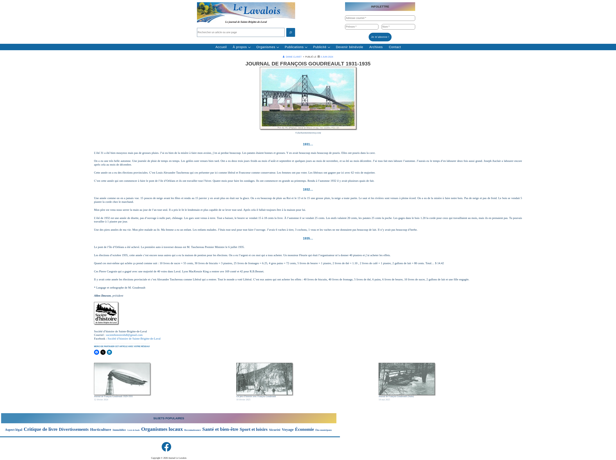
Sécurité (274, 429)
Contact (395, 47)
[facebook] (166, 446)
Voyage (288, 429)
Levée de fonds (134, 430)
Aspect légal (13, 429)
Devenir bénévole (349, 47)
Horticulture (100, 429)
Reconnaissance (192, 430)
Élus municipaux (323, 430)
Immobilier (119, 430)
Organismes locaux (162, 429)
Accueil (221, 47)
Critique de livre (40, 429)
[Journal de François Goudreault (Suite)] (448, 379)
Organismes (265, 47)
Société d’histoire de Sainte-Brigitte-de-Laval (134, 338)
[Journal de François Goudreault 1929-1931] (163, 379)
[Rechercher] (290, 32)
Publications (294, 47)
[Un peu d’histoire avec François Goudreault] (305, 379)
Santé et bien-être (220, 429)
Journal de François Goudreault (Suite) (396, 396)
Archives (376, 47)
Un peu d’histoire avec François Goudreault (256, 396)
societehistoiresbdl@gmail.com (124, 334)
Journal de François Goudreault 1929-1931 (113, 396)
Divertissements (74, 429)
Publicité (319, 47)
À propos (240, 47)
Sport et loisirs (254, 429)
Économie (304, 429)
